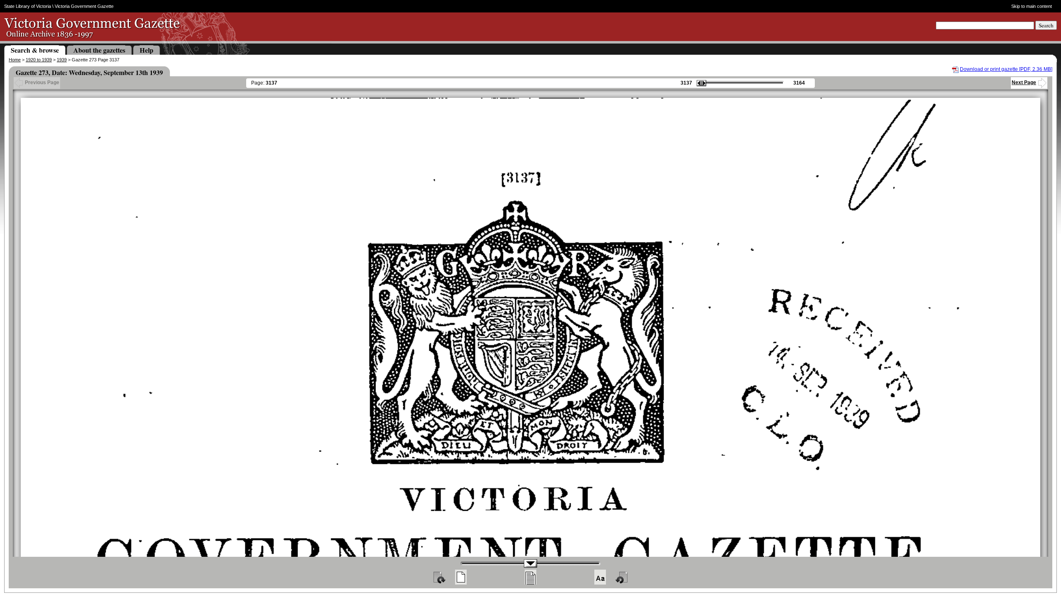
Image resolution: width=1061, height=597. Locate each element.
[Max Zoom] (600, 577)
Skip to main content (1031, 6)
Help (146, 50)
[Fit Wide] (530, 577)
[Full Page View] (461, 577)
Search (1046, 25)
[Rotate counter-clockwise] (622, 577)
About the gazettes (99, 50)
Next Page (1024, 82)
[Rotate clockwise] (439, 577)
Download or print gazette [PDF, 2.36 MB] (1006, 69)
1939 (62, 59)
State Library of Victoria (27, 6)
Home (15, 59)
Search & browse (35, 50)
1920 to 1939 (39, 59)
